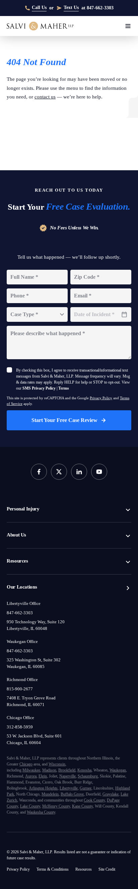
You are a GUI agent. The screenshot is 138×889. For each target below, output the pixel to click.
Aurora (79, 751)
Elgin (92, 751)
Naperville (30, 757)
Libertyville (81, 769)
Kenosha (101, 745)
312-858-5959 (22, 702)
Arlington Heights (50, 769)
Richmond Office (24, 654)
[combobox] (37, 283)
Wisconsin (92, 739)
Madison (57, 745)
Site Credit (17, 869)
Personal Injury (25, 484)
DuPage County (99, 787)
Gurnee (102, 769)
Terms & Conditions (60, 856)
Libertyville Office (25, 578)
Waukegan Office (25, 616)
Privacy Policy (118, 373)
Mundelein (104, 775)
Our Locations (24, 562)
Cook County (68, 787)
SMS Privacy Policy (55, 363)
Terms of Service (30, 379)
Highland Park (47, 775)
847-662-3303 (22, 588)
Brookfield (79, 745)
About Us (18, 510)
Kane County (70, 793)
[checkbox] (9, 339)
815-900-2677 (22, 664)
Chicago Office (22, 692)
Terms (86, 363)
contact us (79, 96)
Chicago (53, 739)
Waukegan (37, 751)
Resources (20, 536)
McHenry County (39, 793)
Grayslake (53, 781)
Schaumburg (55, 757)
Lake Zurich (76, 781)
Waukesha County (48, 799)
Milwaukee (36, 745)
